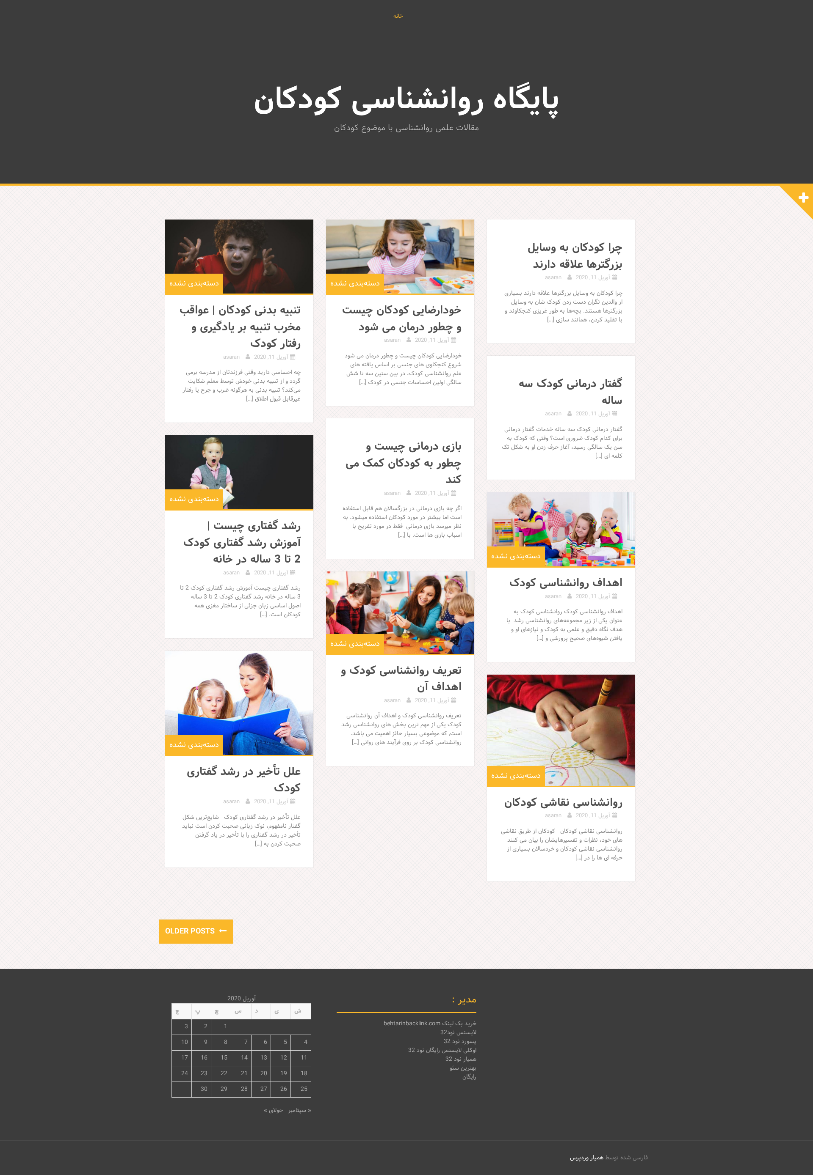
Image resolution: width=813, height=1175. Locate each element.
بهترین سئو (463, 1068)
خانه (398, 17)
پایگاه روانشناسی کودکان (406, 101)
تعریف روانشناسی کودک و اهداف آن (401, 679)
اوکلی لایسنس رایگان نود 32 (442, 1050)
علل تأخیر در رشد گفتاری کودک (244, 780)
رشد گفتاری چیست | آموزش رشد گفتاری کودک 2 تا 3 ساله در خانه (242, 543)
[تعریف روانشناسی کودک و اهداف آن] (400, 612)
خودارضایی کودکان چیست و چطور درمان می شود (402, 319)
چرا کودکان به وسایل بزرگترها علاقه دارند (575, 256)
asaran (231, 357)
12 (283, 1058)
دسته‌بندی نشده (194, 283)
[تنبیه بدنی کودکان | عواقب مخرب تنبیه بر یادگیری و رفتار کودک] (239, 257)
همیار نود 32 (460, 1059)
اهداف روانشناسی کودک (565, 583)
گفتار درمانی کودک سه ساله (570, 392)
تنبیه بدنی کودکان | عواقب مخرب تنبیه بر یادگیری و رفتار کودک (240, 327)
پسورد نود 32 (460, 1041)
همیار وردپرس (586, 1158)
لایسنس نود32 (458, 1033)
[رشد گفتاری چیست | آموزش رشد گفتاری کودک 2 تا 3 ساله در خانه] (239, 472)
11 (304, 1058)
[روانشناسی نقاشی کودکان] (561, 730)
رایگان (469, 1077)
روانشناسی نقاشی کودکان (563, 802)
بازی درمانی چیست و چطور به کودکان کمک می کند (404, 463)
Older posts (191, 931)
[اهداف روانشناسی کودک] (561, 529)
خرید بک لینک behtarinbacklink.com (430, 1024)
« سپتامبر (299, 1110)
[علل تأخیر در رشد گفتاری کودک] (239, 703)
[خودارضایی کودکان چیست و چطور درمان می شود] (400, 257)
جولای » (273, 1110)
